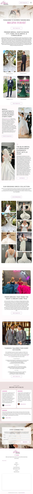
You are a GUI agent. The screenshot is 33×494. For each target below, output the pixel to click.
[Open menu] (31, 2)
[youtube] (18, 455)
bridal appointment (7, 118)
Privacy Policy (4, 460)
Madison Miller (8, 417)
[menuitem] (16, 462)
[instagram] (16, 455)
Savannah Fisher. (8, 404)
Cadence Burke (23, 403)
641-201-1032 (16, 458)
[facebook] (15, 455)
